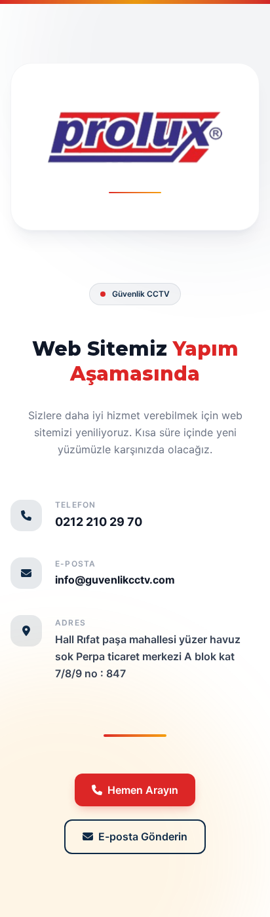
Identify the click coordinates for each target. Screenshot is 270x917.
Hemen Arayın (142, 789)
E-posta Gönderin (142, 836)
